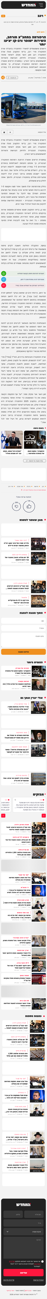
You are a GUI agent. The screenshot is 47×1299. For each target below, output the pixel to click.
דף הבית (43, 22)
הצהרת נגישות (38, 1280)
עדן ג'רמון (28, 1290)
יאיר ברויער (10, 1290)
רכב (37, 22)
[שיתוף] (15, 800)
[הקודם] (44, 816)
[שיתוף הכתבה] (3, 77)
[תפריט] (40, 5)
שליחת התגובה (23, 651)
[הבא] (3, 816)
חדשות (36, 486)
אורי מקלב (20, 486)
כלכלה (28, 486)
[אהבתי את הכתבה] (29, 506)
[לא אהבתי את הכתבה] (16, 506)
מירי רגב (10, 486)
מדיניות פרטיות (8, 1280)
